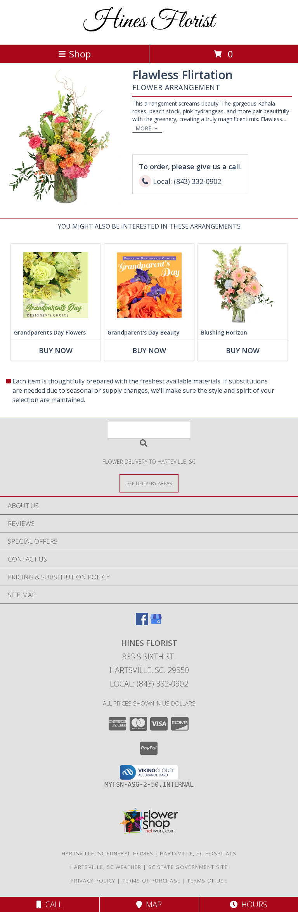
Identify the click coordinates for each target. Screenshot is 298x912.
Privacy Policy (93, 880)
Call (52, 904)
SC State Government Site (188, 866)
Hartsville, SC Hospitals (198, 853)
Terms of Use (207, 880)
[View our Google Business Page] (156, 622)
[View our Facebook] (142, 622)
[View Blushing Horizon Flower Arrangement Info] (243, 285)
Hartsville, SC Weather (106, 866)
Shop (80, 53)
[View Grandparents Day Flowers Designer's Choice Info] (55, 285)
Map (152, 904)
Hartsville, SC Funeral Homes (107, 853)
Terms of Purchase (151, 880)
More (143, 128)
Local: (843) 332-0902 (149, 683)
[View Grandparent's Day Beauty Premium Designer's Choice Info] (149, 285)
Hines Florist (149, 21)
